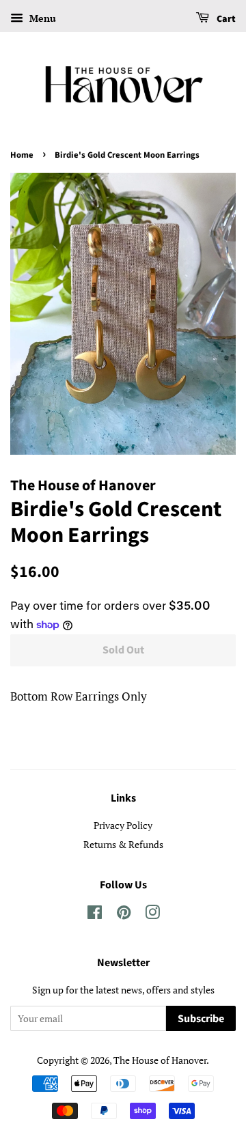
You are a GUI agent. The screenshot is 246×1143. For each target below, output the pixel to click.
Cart (225, 19)
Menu (41, 18)
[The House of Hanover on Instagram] (152, 914)
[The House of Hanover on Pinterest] (123, 914)
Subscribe (201, 1018)
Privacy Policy (123, 825)
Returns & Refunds (123, 844)
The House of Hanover (159, 1060)
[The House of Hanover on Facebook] (94, 914)
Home (21, 155)
